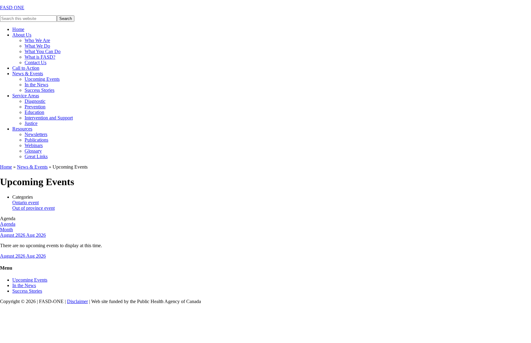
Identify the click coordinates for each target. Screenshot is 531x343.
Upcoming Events (29, 280)
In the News (24, 285)
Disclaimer (77, 301)
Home (6, 167)
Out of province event (33, 208)
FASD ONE (12, 7)
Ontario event (25, 202)
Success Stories (27, 291)
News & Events (32, 167)
